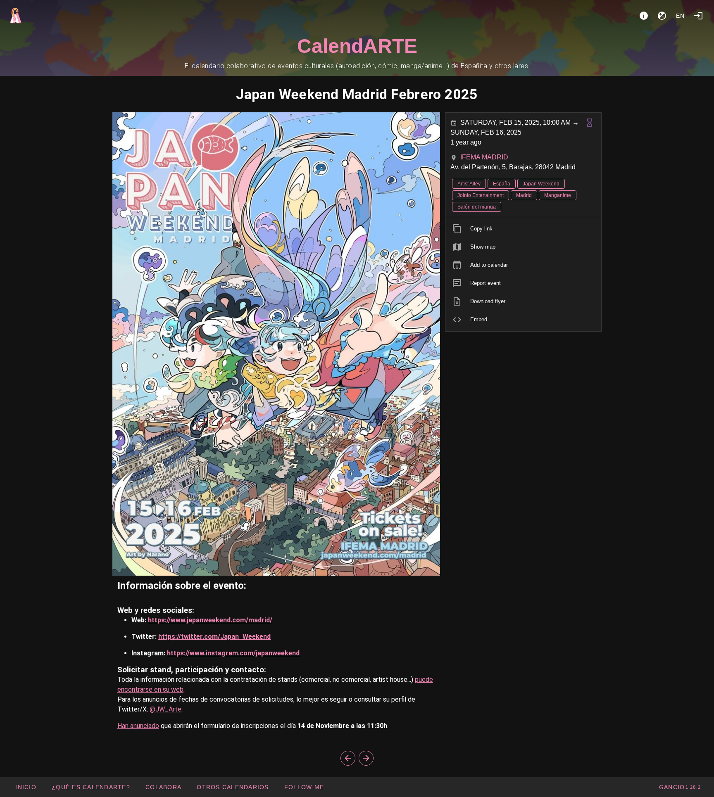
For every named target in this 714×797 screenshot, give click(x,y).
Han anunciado (138, 726)
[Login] (698, 16)
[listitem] (523, 229)
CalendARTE (357, 46)
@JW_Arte (165, 709)
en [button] (680, 15)
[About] (644, 16)
